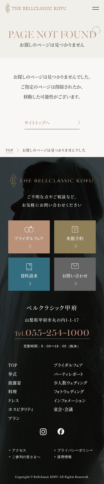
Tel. (52, 332)
